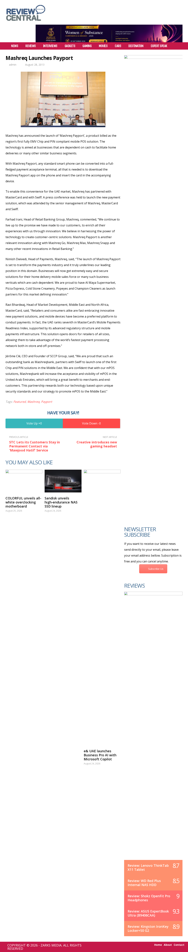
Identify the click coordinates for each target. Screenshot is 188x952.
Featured (19, 402)
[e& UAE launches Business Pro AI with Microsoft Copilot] (102, 607)
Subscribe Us (155, 569)
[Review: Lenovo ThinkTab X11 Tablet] (153, 729)
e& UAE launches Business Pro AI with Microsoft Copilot (100, 755)
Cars (118, 46)
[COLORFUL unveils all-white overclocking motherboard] (24, 481)
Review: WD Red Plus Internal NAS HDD (144, 883)
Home (158, 945)
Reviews (30, 46)
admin (12, 64)
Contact (179, 945)
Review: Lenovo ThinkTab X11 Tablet (148, 867)
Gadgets (70, 46)
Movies (103, 46)
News (14, 46)
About (168, 945)
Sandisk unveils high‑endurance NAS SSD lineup (61, 502)
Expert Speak (159, 46)
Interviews (50, 46)
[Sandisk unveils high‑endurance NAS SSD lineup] (63, 481)
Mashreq (33, 402)
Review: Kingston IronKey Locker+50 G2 (148, 928)
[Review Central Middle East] (26, 22)
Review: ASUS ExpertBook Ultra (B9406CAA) (148, 913)
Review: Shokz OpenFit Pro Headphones (149, 898)
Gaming (86, 46)
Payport (46, 402)
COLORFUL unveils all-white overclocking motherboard (23, 502)
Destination (135, 46)
